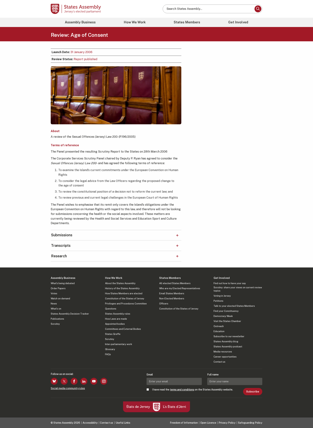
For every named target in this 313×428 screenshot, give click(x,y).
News (54, 303)
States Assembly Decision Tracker (70, 313)
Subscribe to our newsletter (229, 336)
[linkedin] (83, 381)
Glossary (110, 349)
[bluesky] (54, 381)
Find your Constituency (226, 311)
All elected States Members (175, 283)
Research (59, 256)
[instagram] (103, 381)
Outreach (219, 326)
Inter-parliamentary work (118, 344)
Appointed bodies (115, 324)
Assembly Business (80, 22)
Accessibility (90, 422)
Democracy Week (223, 316)
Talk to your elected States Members (234, 306)
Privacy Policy (227, 422)
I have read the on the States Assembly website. (192, 389)
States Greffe (112, 334)
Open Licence (208, 422)
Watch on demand (60, 298)
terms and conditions (182, 389)
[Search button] (257, 8)
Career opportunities (225, 356)
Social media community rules (68, 388)
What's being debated (63, 283)
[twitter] (64, 381)
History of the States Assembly (122, 288)
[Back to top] (304, 415)
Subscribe (252, 391)
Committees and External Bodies (123, 329)
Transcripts (60, 245)
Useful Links (123, 422)
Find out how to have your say (230, 283)
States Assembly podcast (228, 346)
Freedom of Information (184, 422)
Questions (110, 308)
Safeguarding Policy (250, 422)
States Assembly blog (226, 341)
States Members (187, 22)
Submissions (61, 235)
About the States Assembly (120, 283)
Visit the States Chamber (227, 321)
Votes (54, 293)
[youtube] (93, 381)
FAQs (108, 354)
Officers (163, 303)
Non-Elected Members (171, 298)
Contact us (219, 361)
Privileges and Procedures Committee (126, 303)
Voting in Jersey (222, 295)
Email (150, 374)
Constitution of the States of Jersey (124, 298)
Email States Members (171, 293)
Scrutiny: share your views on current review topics (238, 289)
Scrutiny (55, 324)
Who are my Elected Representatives (179, 288)
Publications (57, 318)
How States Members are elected (123, 293)
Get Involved (238, 22)
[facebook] (74, 381)
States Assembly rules (117, 313)
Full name (213, 374)
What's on (56, 308)
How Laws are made (116, 318)
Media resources (223, 351)
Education (219, 331)
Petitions (218, 301)
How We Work (135, 22)
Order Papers (58, 288)
